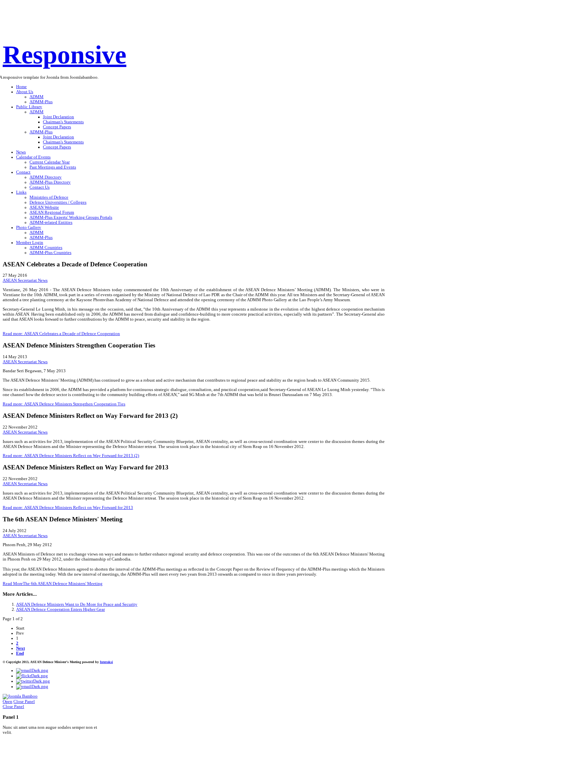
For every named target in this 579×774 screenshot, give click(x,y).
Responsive (64, 55)
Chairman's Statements (63, 122)
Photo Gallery (28, 227)
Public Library (29, 107)
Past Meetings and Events (52, 167)
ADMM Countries (45, 247)
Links (21, 192)
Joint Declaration (58, 117)
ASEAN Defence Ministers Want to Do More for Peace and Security (76, 604)
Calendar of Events (33, 157)
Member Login (29, 242)
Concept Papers (57, 127)
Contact (23, 172)
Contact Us (39, 187)
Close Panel (24, 701)
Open (7, 701)
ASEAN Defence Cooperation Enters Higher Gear (60, 609)
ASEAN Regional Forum (51, 212)
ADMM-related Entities (50, 222)
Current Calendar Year (49, 162)
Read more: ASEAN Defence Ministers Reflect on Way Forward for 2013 (68, 507)
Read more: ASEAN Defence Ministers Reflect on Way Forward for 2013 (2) (71, 455)
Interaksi (106, 662)
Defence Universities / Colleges (57, 202)
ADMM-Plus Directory (50, 182)
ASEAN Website (44, 207)
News (21, 152)
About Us (24, 91)
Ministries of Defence (48, 197)
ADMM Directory (45, 177)
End (20, 653)
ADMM (36, 96)
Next (20, 648)
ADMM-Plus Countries (50, 252)
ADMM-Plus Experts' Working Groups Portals (70, 217)
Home (21, 86)
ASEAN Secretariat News (25, 280)
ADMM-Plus (41, 102)
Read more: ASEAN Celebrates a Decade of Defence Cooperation (61, 333)
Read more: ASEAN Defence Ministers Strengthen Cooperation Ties (64, 404)
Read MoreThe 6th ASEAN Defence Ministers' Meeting (53, 583)
